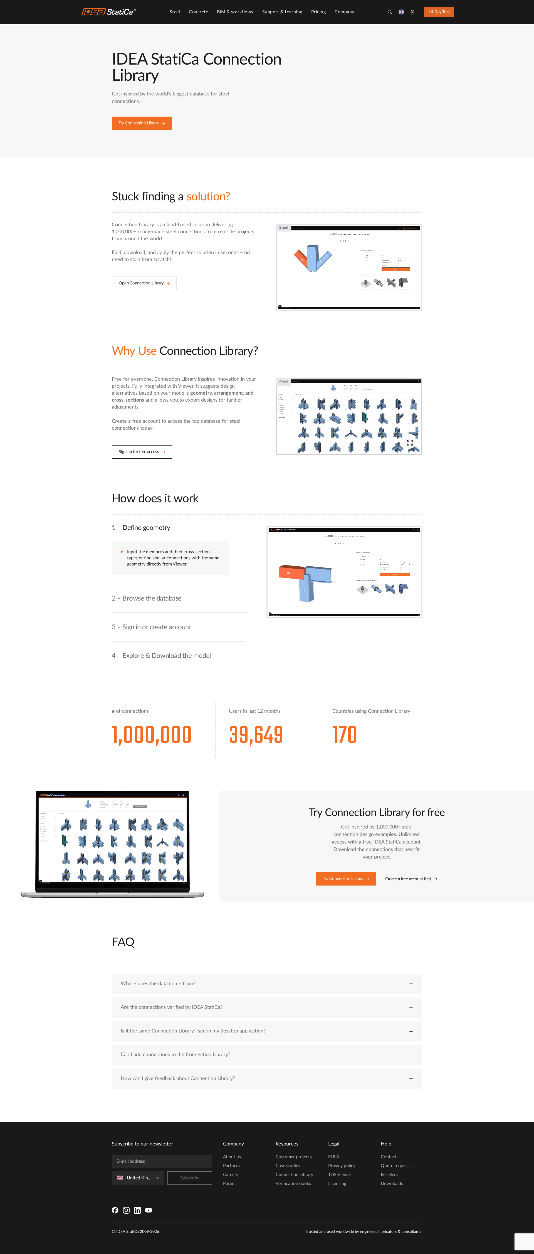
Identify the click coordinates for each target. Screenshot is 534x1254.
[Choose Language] (401, 12)
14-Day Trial (439, 12)
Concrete (198, 12)
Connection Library (294, 1174)
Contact (389, 1157)
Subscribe (189, 1178)
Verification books (293, 1183)
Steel (175, 12)
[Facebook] (115, 1210)
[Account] (412, 12)
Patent (229, 1183)
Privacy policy (341, 1166)
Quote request (395, 1166)
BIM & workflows (235, 12)
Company (344, 12)
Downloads (392, 1183)
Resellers (389, 1174)
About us (232, 1157)
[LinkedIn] (137, 1210)
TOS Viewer (339, 1174)
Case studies (288, 1166)
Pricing (318, 12)
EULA (333, 1157)
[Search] (390, 12)
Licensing (337, 1183)
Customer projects (294, 1157)
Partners (231, 1166)
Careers (230, 1174)
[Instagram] (126, 1210)
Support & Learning (282, 12)
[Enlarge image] (410, 443)
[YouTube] (148, 1210)
